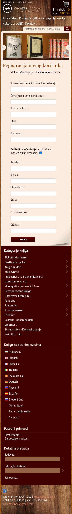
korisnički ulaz (24, 1)
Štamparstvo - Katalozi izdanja (23, 329)
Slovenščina (16, 399)
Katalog (12, 18)
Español (13, 393)
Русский (14, 387)
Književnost (12, 272)
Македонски (16, 375)
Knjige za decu (13, 267)
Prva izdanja (12, 435)
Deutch (13, 381)
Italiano (13, 370)
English (13, 358)
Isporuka (59, 18)
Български (15, 352)
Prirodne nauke (14, 310)
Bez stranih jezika (19, 411)
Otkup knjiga (41, 18)
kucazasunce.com (44, 496)
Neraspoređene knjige (18, 291)
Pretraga (25, 18)
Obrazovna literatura (17, 296)
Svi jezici (14, 417)
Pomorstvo (11, 305)
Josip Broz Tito (13, 334)
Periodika (10, 300)
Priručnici (10, 315)
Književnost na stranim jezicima (24, 276)
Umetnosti (11, 324)
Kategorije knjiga (16, 250)
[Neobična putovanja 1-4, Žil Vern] (60, 46)
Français (14, 364)
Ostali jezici (16, 405)
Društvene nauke (15, 262)
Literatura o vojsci (15, 281)
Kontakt (31, 23)
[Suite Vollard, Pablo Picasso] (35, 46)
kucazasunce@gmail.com (18, 504)
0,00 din (65, 13)
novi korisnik (9, 1)
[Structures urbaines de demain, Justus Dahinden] (14, 46)
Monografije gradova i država (22, 286)
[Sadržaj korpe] (66, 3)
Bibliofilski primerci (16, 257)
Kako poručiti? (13, 23)
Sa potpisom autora (17, 438)
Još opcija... (11, 477)
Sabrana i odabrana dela (19, 320)
